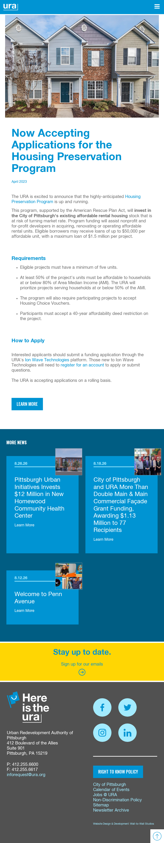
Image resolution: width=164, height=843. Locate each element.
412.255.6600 (25, 764)
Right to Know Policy (118, 771)
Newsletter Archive (111, 810)
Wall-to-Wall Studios (142, 824)
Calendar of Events (111, 790)
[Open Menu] (157, 6)
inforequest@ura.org (26, 775)
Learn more (27, 404)
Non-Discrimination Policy (117, 800)
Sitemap (101, 805)
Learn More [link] (24, 525)
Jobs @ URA (105, 795)
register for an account (82, 365)
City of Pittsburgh (109, 784)
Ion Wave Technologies (47, 360)
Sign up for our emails (82, 664)
